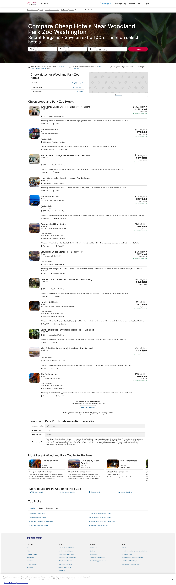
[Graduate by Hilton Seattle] (88, 235)
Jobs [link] (28, 551)
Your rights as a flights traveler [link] (130, 564)
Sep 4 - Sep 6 (78, 91)
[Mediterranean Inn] (88, 207)
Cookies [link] (92, 551)
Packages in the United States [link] (67, 557)
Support (132, 3)
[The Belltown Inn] (88, 385)
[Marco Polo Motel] (88, 139)
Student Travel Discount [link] (65, 567)
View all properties (88, 407)
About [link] (28, 548)
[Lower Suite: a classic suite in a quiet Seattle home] (88, 184)
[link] (43, 492)
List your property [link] (32, 554)
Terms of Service (22, 583)
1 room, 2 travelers (99, 50)
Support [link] (124, 548)
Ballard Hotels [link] (33, 529)
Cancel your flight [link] (127, 554)
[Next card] (145, 470)
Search (138, 49)
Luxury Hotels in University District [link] (100, 517)
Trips (139, 3)
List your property (120, 3)
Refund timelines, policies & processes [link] (132, 557)
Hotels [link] (41, 10)
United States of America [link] (52, 10)
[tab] (32, 508)
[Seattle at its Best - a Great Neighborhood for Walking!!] (88, 336)
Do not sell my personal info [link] (98, 561)
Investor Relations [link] (32, 564)
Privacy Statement (10, 583)
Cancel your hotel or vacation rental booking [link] (134, 551)
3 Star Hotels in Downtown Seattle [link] (100, 514)
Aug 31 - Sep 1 (78, 87)
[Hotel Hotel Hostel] (88, 313)
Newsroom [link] (30, 561)
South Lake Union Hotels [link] (37, 514)
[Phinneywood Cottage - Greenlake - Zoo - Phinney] (88, 163)
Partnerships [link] (30, 557)
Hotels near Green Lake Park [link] (38, 525)
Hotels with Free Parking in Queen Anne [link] (102, 521)
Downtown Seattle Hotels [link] (37, 517)
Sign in (147, 3)
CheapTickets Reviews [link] (65, 561)
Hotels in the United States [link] (66, 548)
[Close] (172, 579)
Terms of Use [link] (93, 554)
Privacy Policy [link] (94, 548)
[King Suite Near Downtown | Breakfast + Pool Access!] (88, 358)
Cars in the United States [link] (65, 551)
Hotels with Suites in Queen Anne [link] (100, 529)
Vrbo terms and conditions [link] (97, 557)
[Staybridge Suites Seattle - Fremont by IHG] (88, 262)
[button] (88, 501)
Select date (37, 50)
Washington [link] (64, 10)
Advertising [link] (30, 567)
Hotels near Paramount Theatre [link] (99, 525)
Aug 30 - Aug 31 (77, 83)
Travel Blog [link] (61, 570)
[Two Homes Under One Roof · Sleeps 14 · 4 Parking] (88, 115)
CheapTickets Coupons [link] (65, 564)
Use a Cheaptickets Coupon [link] (130, 561)
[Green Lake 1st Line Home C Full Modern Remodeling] (88, 288)
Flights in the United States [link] (66, 554)
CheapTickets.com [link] (32, 10)
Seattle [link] (71, 10)
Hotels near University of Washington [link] (41, 521)
